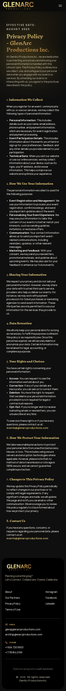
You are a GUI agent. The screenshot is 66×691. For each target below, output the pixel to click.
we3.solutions (45, 669)
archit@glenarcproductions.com (23, 634)
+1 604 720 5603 (14, 647)
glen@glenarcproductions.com (22, 629)
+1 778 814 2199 (13, 652)
